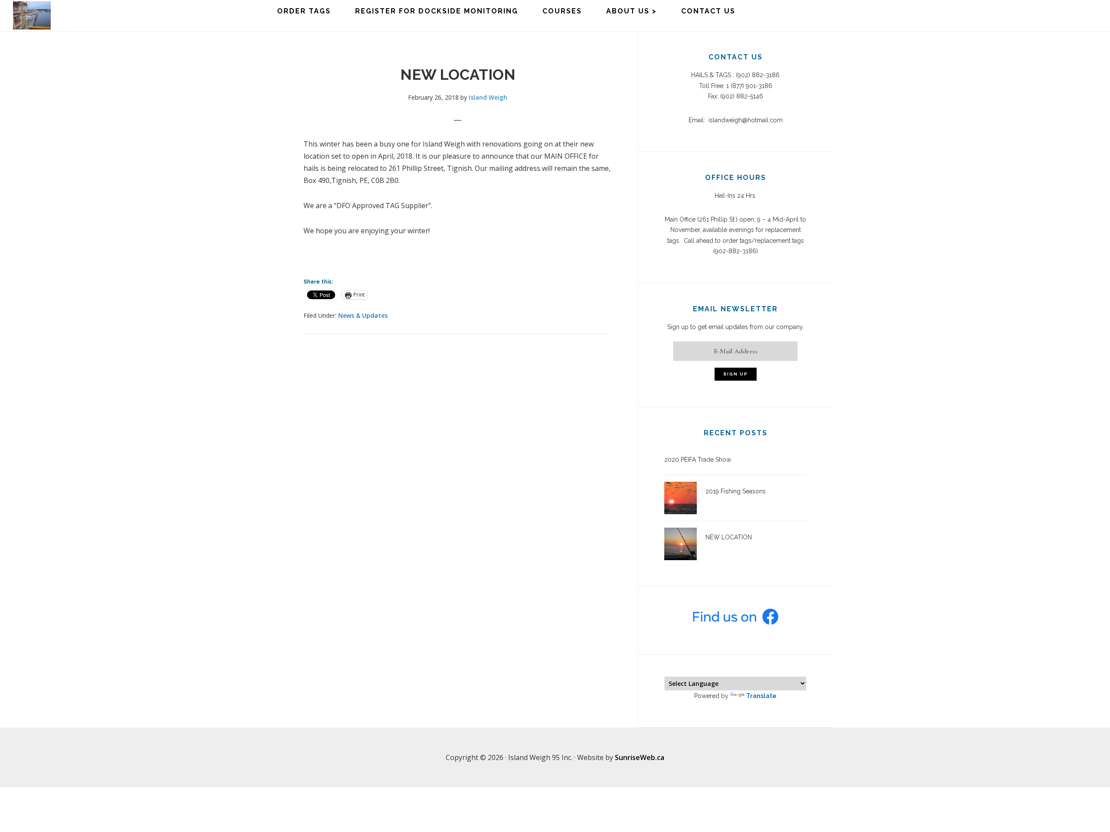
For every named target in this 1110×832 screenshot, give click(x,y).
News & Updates (363, 315)
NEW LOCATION (728, 537)
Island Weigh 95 (56, 15)
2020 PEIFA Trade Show (697, 459)
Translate (761, 695)
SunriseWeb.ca (639, 757)
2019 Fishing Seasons (735, 491)
